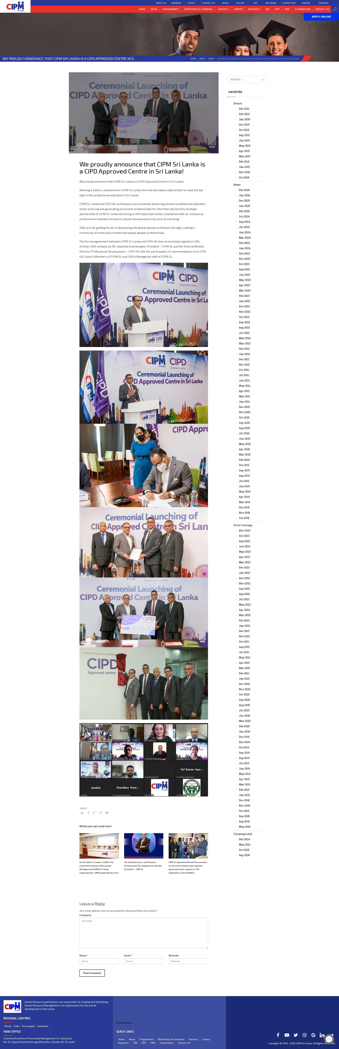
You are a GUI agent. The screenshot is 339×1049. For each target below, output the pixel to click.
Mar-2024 (245, 237)
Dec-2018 (244, 507)
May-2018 (244, 826)
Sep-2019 (244, 135)
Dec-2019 (244, 124)
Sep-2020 (244, 422)
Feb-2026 (244, 190)
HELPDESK (324, 3)
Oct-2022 (244, 317)
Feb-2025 (244, 211)
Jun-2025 (244, 206)
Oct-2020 (244, 417)
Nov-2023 (244, 258)
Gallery (240, 3)
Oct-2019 (244, 130)
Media (225, 3)
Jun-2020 (244, 438)
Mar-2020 (245, 454)
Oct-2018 (244, 177)
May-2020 (245, 444)
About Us (161, 3)
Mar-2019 (244, 156)
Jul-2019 (244, 481)
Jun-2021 (244, 380)
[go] (262, 79)
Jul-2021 (244, 375)
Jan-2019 (244, 167)
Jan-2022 (244, 354)
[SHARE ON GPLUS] (94, 812)
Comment (85, 915)
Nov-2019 (244, 742)
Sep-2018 (244, 816)
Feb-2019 (244, 161)
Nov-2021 (244, 364)
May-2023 (245, 280)
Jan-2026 (244, 195)
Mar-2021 (244, 396)
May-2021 (244, 385)
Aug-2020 (244, 428)
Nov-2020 (244, 412)
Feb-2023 (244, 295)
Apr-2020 (244, 449)
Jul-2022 (244, 333)
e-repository (289, 3)
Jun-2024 (244, 232)
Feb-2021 (244, 108)
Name (83, 955)
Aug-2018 (244, 821)
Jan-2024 (244, 248)
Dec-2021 (244, 359)
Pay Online (271, 3)
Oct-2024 (244, 216)
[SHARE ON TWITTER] (82, 813)
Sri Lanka (307, 1043)
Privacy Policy (124, 1022)
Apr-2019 (244, 151)
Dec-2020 (244, 407)
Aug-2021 (244, 647)
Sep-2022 (244, 322)
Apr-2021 (244, 391)
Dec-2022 (244, 306)
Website (174, 955)
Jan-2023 (244, 301)
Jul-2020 (244, 433)
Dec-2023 (244, 253)
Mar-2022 (245, 343)
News (202, 58)
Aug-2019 (244, 475)
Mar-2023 (245, 290)
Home (193, 58)
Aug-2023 (244, 269)
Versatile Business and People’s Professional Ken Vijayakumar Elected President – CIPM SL (143, 865)
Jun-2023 (244, 274)
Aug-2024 (244, 221)
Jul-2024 (244, 227)
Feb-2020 (244, 114)
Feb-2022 (244, 348)
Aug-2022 (244, 327)
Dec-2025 (244, 200)
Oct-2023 (244, 264)
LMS (255, 3)
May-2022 (245, 338)
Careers (306, 3)
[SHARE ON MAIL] (106, 812)
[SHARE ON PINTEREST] (100, 812)
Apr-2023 (244, 285)
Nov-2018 (244, 172)
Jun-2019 (244, 140)
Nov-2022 (244, 311)
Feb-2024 (244, 243)
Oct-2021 (244, 370)
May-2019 (244, 145)
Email (128, 955)
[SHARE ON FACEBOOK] (88, 812)
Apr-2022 (244, 610)
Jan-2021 (244, 401)
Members (176, 3)
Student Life (208, 3)
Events (191, 3)
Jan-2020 (244, 119)
